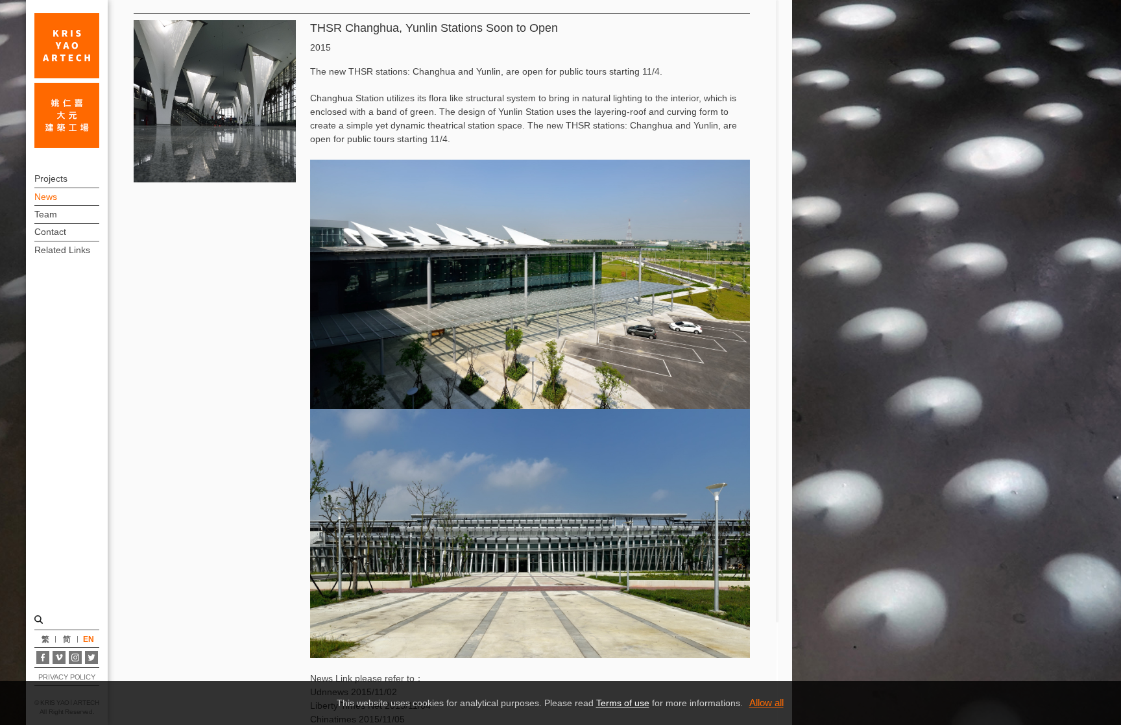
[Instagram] (75, 657)
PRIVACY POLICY (66, 677)
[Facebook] (42, 657)
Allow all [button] (766, 702)
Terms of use (622, 703)
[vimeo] (59, 657)
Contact (50, 232)
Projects (50, 178)
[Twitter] (91, 657)
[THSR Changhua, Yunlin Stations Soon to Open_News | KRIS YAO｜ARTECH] (66, 80)
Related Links (62, 250)
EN (88, 639)
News (45, 196)
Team (45, 214)
